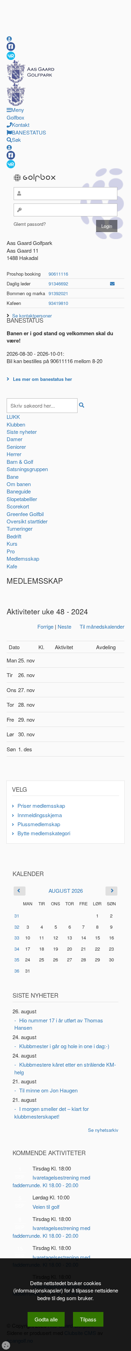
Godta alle (46, 1319)
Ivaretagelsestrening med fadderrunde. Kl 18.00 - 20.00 (51, 1181)
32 (16, 926)
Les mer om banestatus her (42, 379)
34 (16, 948)
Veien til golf (45, 1206)
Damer (14, 439)
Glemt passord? (30, 224)
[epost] (112, 283)
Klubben (16, 424)
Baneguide (19, 491)
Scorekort (18, 506)
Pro (11, 551)
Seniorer (16, 446)
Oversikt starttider (27, 521)
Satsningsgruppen (27, 469)
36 (16, 970)
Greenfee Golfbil (25, 513)
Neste (64, 626)
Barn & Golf (20, 461)
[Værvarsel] (11, 55)
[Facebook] (11, 46)
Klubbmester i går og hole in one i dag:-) (64, 1046)
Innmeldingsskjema (39, 815)
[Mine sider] (9, 38)
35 (16, 959)
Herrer (14, 454)
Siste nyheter (22, 431)
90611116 (58, 273)
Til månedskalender (102, 626)
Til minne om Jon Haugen (48, 1090)
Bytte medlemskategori (43, 833)
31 (16, 915)
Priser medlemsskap (41, 805)
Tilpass (88, 1319)
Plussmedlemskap (38, 824)
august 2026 (66, 890)
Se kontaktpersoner (32, 315)
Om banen (19, 484)
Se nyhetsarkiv (103, 1130)
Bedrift (14, 536)
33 (16, 937)
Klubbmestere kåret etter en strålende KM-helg (65, 1068)
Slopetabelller (22, 498)
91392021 (58, 293)
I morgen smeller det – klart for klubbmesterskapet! (51, 1112)
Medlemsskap (23, 558)
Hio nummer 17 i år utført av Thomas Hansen (58, 1023)
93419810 (58, 303)
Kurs (12, 543)
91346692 (58, 283)
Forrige (45, 626)
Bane (13, 476)
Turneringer (19, 528)
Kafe (12, 566)
